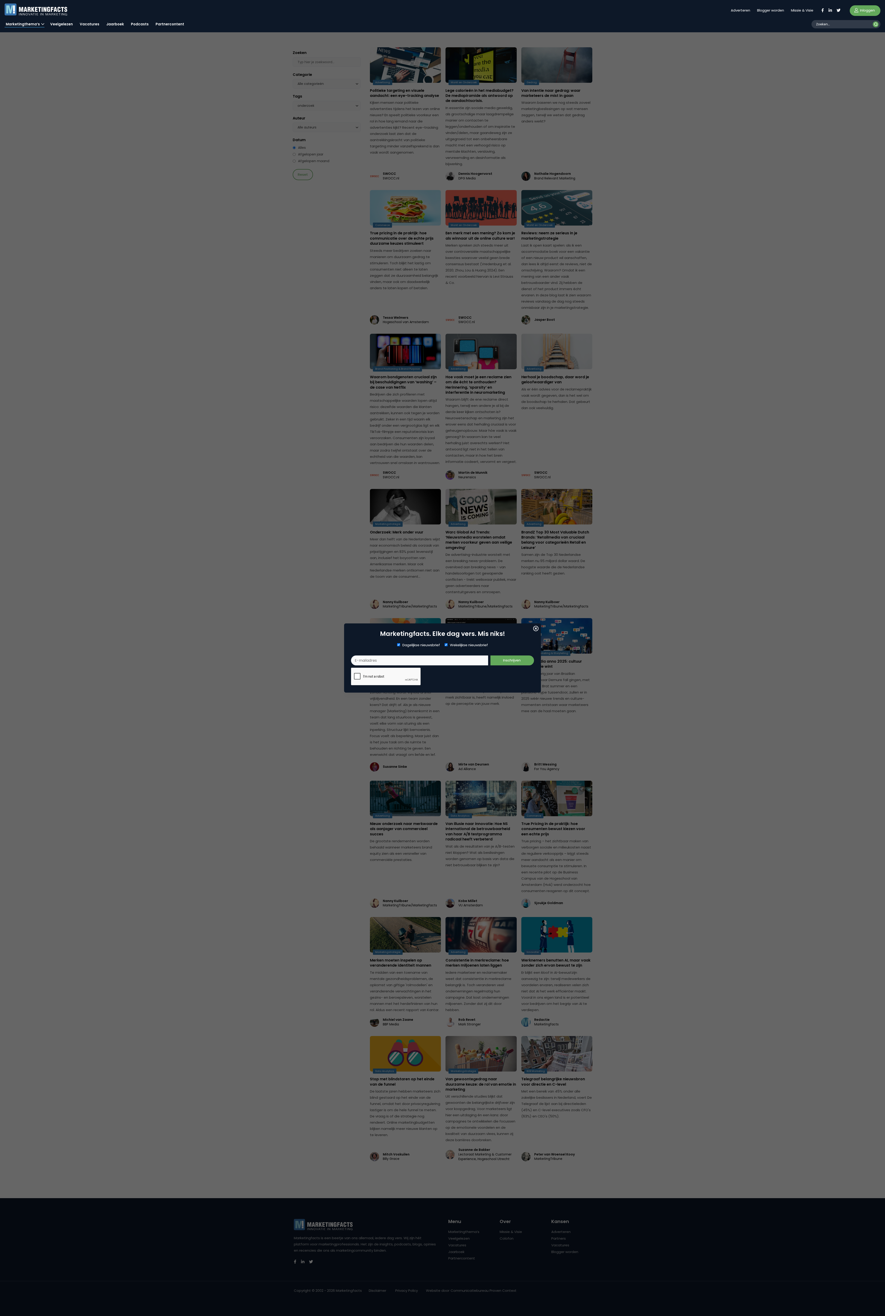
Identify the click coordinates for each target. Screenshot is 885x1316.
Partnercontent (170, 24)
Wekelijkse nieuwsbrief (469, 645)
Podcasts (140, 24)
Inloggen (867, 10)
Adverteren (740, 10)
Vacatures (89, 24)
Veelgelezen (61, 24)
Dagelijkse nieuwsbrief (421, 645)
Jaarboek (115, 24)
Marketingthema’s (23, 24)
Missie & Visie (802, 10)
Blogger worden (770, 10)
